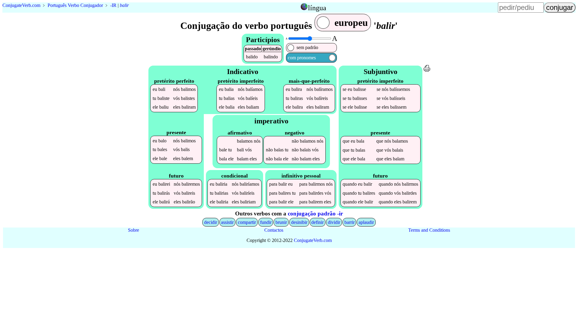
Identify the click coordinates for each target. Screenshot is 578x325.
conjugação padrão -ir (315, 213)
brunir (281, 222)
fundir (266, 222)
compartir (247, 222)
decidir (210, 222)
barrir (349, 222)
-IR (113, 5)
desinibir (299, 222)
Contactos (273, 230)
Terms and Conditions (429, 230)
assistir (227, 222)
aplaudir (366, 222)
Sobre (133, 230)
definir (317, 222)
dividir (334, 222)
